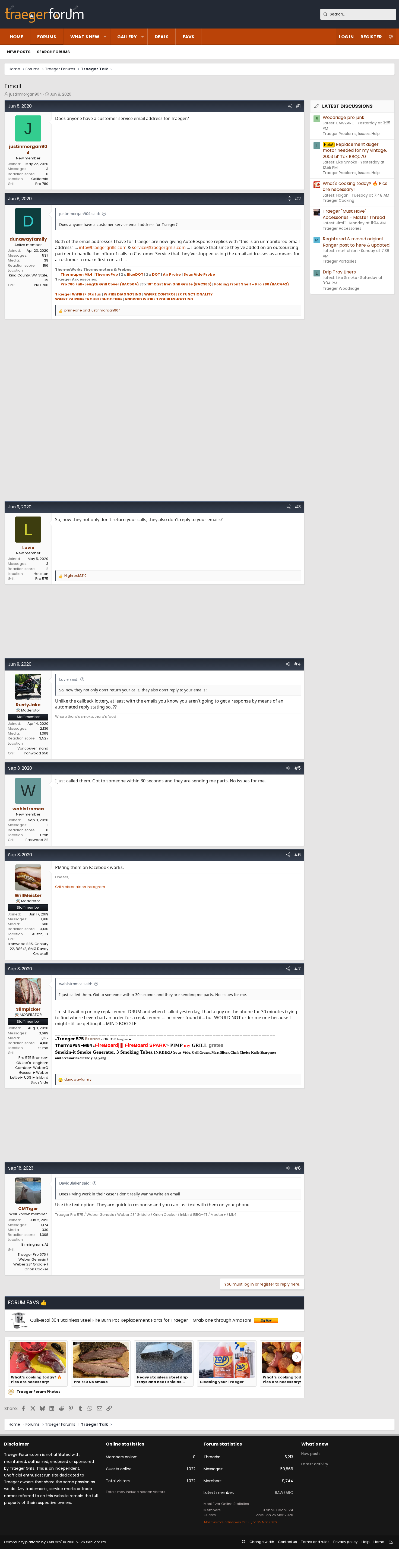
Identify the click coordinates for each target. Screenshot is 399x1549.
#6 (297, 855)
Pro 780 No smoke (91, 1382)
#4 (297, 664)
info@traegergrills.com (102, 247)
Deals (162, 37)
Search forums (53, 52)
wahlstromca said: (75, 983)
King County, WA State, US (28, 278)
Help (366, 1541)
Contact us (287, 1541)
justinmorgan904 (25, 94)
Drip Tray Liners (339, 272)
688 (45, 924)
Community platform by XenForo (55, 1542)
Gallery (127, 37)
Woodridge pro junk (343, 117)
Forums (46, 37)
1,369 (44, 733)
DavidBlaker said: (75, 1183)
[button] (105, 37)
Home (16, 37)
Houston (41, 573)
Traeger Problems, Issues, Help (351, 133)
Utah (44, 835)
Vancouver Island (32, 748)
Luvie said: (68, 679)
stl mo (43, 1047)
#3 (297, 507)
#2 (297, 199)
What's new (84, 37)
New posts (18, 52)
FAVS (188, 37)
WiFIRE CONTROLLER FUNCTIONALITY (178, 294)
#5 (297, 768)
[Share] (290, 106)
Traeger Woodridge (341, 288)
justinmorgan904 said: (79, 213)
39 (46, 260)
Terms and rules (315, 1541)
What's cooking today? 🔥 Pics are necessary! (36, 1379)
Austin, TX (40, 934)
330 (45, 1229)
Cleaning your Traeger (222, 1382)
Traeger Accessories (342, 228)
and (92, 310)
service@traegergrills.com (159, 247)
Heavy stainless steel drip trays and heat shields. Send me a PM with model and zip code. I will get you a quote (162, 1379)
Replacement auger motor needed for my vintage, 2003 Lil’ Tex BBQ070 (355, 150)
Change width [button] (261, 1541)
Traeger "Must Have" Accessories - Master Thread (354, 214)
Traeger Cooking (338, 200)
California (39, 178)
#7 (297, 969)
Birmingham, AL (34, 1244)
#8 (297, 1168)
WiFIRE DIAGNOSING (122, 294)
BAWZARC (284, 1492)
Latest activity (314, 1464)
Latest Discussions (347, 106)
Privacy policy (345, 1541)
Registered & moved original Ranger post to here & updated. (356, 242)
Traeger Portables (339, 261)
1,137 (44, 1038)
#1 (298, 106)
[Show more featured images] (297, 1357)
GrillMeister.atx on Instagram (80, 886)
